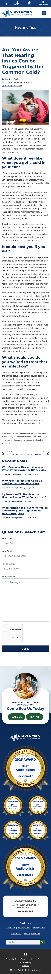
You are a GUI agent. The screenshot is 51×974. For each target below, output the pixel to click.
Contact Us (16, 934)
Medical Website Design (20, 970)
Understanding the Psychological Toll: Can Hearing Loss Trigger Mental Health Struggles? (25, 510)
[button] (44, 13)
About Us (10, 928)
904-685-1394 (25, 911)
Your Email (7, 551)
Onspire (37, 970)
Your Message (8, 577)
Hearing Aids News (13, 86)
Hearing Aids (24, 928)
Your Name (7, 538)
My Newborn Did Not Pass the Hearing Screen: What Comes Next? (24, 496)
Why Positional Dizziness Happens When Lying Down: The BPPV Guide (24, 468)
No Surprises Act (32, 934)
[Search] (42, 942)
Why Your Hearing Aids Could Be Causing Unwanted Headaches (22, 482)
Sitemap (25, 965)
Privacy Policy (25, 962)
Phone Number (9, 564)
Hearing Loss (39, 928)
